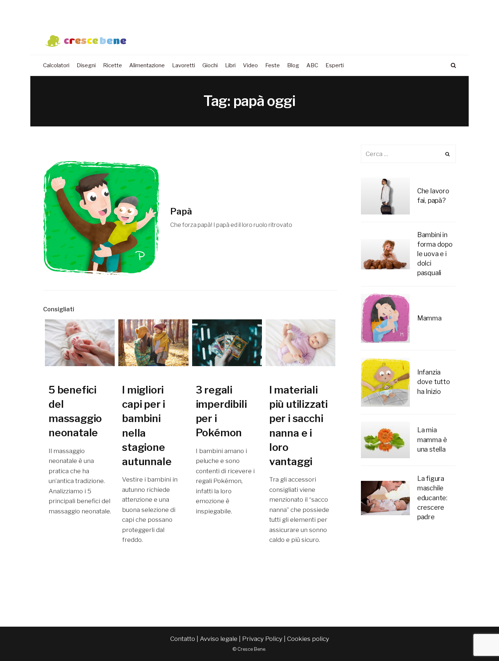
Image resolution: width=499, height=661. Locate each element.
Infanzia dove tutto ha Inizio (433, 381)
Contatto (182, 638)
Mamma (429, 318)
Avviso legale (218, 638)
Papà (181, 211)
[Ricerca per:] (408, 154)
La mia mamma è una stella (432, 439)
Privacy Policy (262, 638)
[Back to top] (475, 639)
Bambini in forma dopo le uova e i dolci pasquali (435, 254)
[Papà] (101, 217)
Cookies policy (308, 638)
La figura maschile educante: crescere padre (432, 497)
